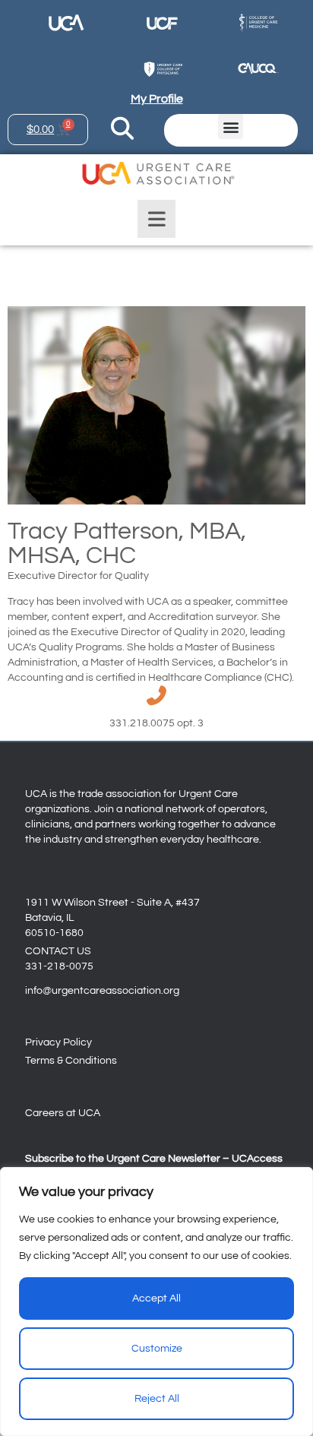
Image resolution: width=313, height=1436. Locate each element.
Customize (156, 1348)
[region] (156, 1301)
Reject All (156, 1398)
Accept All (156, 1298)
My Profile (157, 99)
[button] (230, 126)
